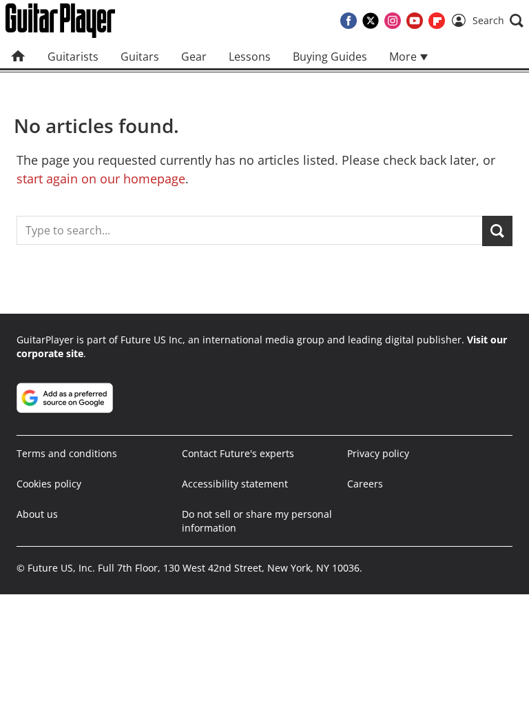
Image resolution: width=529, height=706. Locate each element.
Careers (365, 483)
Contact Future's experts (238, 453)
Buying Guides (330, 56)
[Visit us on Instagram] (392, 20)
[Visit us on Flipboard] (436, 20)
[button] (498, 21)
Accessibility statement (235, 483)
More (404, 56)
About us (37, 514)
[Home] (18, 56)
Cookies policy (49, 483)
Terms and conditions (67, 453)
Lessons (250, 56)
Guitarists (73, 56)
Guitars (140, 56)
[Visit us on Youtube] (414, 20)
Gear (194, 56)
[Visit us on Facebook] (348, 20)
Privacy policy (378, 453)
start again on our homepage (101, 178)
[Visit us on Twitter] (370, 20)
